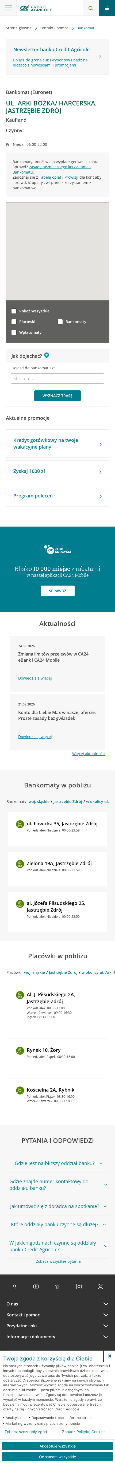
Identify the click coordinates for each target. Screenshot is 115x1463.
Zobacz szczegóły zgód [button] (26, 1432)
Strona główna (19, 27)
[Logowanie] (107, 8)
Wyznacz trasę (57, 395)
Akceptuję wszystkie (58, 1446)
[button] (109, 1356)
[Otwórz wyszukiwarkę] (91, 8)
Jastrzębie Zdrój (67, 801)
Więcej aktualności (88, 753)
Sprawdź (57, 590)
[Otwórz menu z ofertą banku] (8, 8)
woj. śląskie (39, 801)
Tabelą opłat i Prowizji (58, 177)
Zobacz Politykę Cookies (83, 1432)
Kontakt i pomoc (55, 27)
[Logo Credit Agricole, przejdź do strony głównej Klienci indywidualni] (36, 9)
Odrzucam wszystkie (57, 1456)
